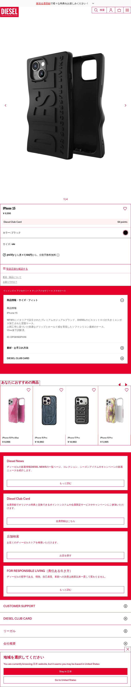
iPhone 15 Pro (8, 438)
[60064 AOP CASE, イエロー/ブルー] (114, 410)
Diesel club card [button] (18, 358)
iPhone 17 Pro (41, 438)
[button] (65, 3)
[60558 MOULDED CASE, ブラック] (49, 410)
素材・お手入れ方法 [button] (17, 347)
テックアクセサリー (41, 291)
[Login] (111, 10)
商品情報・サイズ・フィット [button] (22, 300)
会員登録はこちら (65, 521)
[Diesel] (9, 12)
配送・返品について (12, 277)
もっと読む (65, 483)
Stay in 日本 (65, 671)
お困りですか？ (10, 282)
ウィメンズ (8, 291)
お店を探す (65, 555)
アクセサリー (23, 291)
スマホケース (59, 291)
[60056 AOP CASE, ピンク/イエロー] (82, 410)
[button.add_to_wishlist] (125, 208)
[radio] (125, 232)
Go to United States (65, 680)
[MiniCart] (119, 10)
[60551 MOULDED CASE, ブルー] (16, 410)
